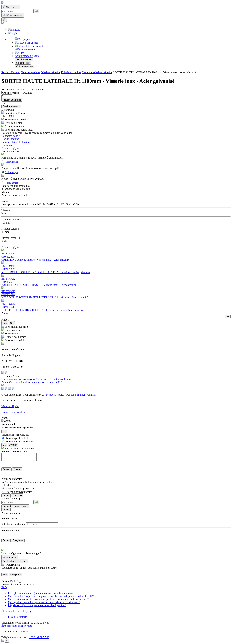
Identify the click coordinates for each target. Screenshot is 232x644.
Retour (6, 495)
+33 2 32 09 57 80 (39, 622)
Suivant (17, 469)
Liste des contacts (17, 616)
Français (15, 29)
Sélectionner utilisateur (13, 524)
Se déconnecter (24, 59)
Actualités (6, 382)
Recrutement (56, 379)
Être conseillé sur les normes (16, 625)
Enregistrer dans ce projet (15, 506)
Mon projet (10, 557)
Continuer (17, 495)
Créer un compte (24, 66)
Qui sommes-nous (11, 379)
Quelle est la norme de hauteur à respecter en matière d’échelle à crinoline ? (48, 599)
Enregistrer (18, 540)
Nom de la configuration (14, 451)
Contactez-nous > (10, 135)
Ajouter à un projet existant (19, 488)
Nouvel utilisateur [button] (10, 530)
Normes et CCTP (53, 382)
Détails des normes (18, 631)
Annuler (13, 445)
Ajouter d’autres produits (15, 561)
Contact (68, 379)
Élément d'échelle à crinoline (97, 72)
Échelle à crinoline (50, 72)
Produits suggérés (10, 148)
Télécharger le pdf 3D (17, 438)
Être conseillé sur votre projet (17, 611)
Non (5, 323)
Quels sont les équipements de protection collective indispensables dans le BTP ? (51, 596)
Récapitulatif (8, 424)
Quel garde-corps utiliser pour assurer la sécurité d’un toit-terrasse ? (44, 602)
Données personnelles (13, 412)
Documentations (26, 49)
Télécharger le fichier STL (20, 441)
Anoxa (5, 313)
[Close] (20, 582)
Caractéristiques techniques (15, 142)
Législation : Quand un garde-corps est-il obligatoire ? (37, 605)
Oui (11, 323)
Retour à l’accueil (10, 72)
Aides (21, 52)
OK (227, 316)
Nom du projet (9, 518)
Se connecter (22, 63)
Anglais (15, 33)
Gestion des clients (28, 42)
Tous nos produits (30, 72)
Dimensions (7, 145)
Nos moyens (28, 379)
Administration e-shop (27, 55)
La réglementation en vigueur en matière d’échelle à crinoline (41, 593)
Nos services (42, 379)
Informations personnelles (31, 46)
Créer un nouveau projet (19, 491)
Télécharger (11, 161)
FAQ (4, 587)
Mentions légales (55, 394)
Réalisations (19, 382)
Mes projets (24, 39)
